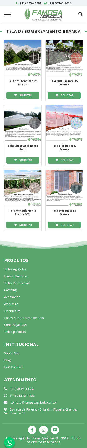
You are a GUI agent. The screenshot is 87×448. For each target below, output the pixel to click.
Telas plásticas (15, 331)
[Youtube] (55, 430)
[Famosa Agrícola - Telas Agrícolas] (43, 14)
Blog (7, 360)
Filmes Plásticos (15, 276)
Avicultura (11, 304)
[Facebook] (32, 430)
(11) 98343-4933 (59, 3)
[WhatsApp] (9, 442)
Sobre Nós (12, 353)
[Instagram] (43, 430)
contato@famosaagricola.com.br (33, 402)
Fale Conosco (13, 367)
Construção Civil (15, 325)
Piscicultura (12, 311)
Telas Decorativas (17, 283)
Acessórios (12, 297)
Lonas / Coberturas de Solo (24, 318)
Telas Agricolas (15, 269)
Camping (10, 290)
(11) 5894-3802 (30, 3)
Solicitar (25, 95)
